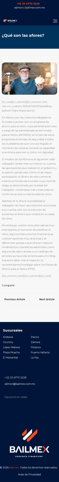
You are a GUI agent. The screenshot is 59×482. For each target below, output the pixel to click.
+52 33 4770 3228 (28, 3)
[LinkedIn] (41, 12)
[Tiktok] (27, 12)
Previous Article (14, 299)
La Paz (35, 357)
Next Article (47, 299)
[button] (55, 21)
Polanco (36, 347)
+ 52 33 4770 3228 (15, 377)
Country (8, 342)
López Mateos (11, 347)
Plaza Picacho (11, 352)
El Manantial (10, 357)
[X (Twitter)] (32, 12)
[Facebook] (18, 12)
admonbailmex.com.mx (29, 7)
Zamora (35, 342)
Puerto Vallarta (40, 352)
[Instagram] (22, 12)
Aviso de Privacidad (29, 474)
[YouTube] (37, 12)
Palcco (35, 337)
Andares (8, 337)
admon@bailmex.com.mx (20, 383)
